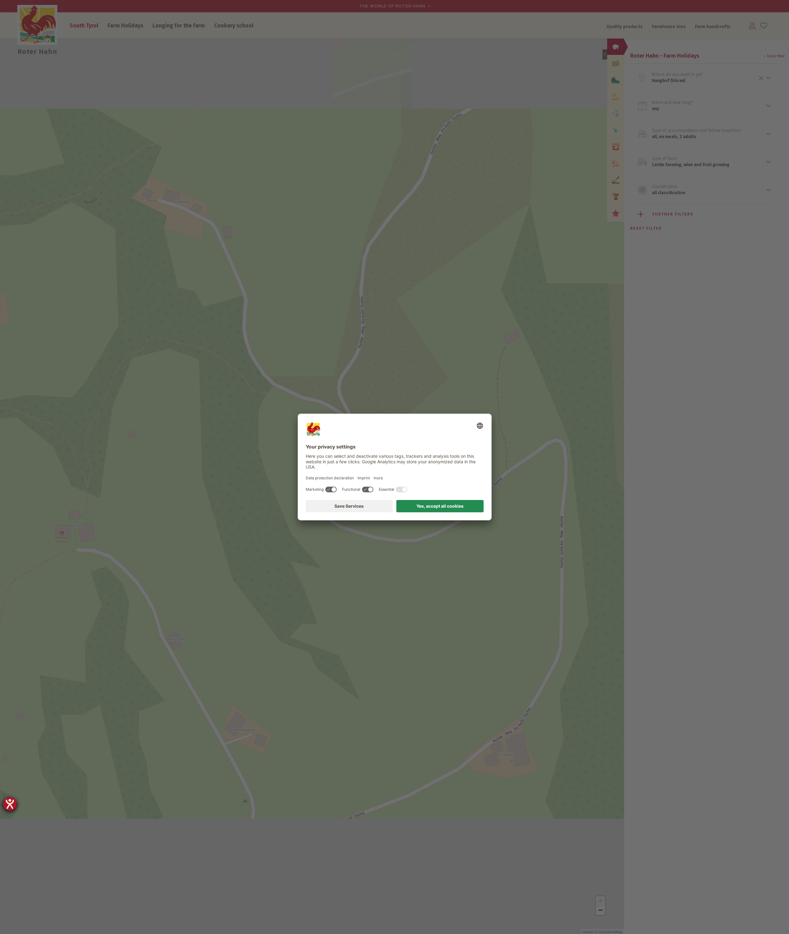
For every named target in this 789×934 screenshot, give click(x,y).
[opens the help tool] (10, 804)
